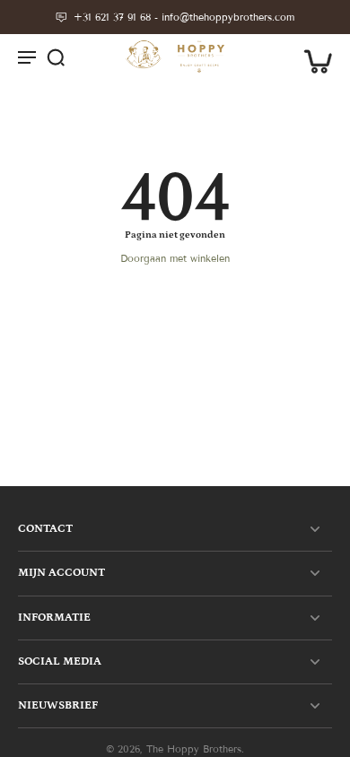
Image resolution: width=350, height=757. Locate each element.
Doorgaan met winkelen (175, 258)
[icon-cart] (312, 56)
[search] (55, 56)
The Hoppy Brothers (193, 749)
